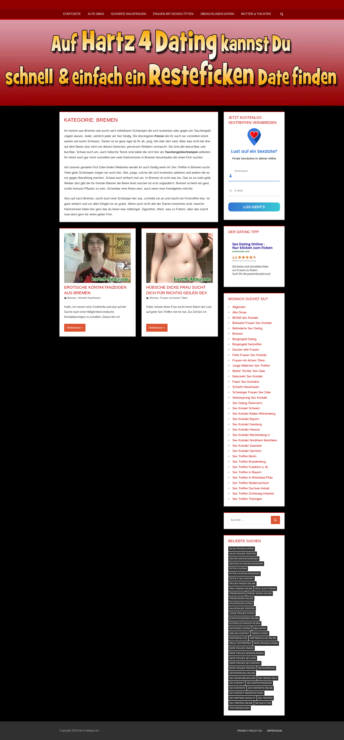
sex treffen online (241, 703)
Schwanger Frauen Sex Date (251, 392)
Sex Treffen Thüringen (247, 499)
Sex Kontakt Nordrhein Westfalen (254, 440)
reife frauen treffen (242, 668)
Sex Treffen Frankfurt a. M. (250, 467)
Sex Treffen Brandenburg (249, 461)
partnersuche (238, 638)
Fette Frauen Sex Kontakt (249, 355)
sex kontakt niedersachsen (246, 693)
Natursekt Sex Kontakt (247, 376)
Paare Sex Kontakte (245, 381)
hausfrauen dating (241, 603)
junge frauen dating (242, 613)
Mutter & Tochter (256, 13)
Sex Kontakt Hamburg (247, 424)
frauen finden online (242, 583)
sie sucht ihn (263, 703)
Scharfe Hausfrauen (128, 13)
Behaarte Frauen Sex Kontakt (252, 323)
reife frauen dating (266, 643)
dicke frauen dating (241, 548)
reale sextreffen (240, 643)
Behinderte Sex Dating (247, 328)
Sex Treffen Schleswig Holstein (253, 493)
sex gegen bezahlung (242, 678)
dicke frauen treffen (242, 553)
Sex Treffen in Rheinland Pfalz (252, 477)
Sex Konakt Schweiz (246, 408)
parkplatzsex (260, 633)
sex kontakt (236, 683)
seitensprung (266, 668)
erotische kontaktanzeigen (246, 563)
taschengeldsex (239, 708)
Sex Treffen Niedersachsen (250, 483)
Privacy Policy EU (249, 730)
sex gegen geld (267, 678)
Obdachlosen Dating (217, 13)
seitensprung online (242, 673)
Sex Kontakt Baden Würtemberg (253, 413)
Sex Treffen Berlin (244, 456)
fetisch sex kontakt (241, 578)
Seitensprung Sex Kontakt (249, 397)
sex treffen (265, 698)
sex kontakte (237, 688)
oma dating (259, 628)
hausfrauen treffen (242, 608)
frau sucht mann (265, 588)
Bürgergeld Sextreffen (247, 344)
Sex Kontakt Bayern (245, 419)
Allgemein (238, 307)
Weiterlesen (74, 327)
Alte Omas (96, 13)
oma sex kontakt (239, 633)
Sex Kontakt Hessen (246, 429)
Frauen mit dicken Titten (173, 13)
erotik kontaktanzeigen (243, 558)
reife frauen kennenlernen (246, 653)
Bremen (72, 297)
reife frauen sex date (242, 658)
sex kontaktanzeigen (259, 683)
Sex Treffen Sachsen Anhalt (250, 488)
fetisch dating (238, 568)
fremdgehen (237, 593)
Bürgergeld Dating (244, 339)
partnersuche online (263, 638)
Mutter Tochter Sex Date (248, 371)
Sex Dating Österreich (247, 403)
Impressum (274, 730)
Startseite (72, 13)
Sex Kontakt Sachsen (246, 451)
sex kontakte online (260, 688)
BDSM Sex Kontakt (245, 317)
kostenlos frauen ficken (244, 623)
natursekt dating (240, 628)
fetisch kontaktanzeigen (244, 573)
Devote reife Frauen (245, 349)
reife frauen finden (241, 648)
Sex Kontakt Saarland (246, 445)
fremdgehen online (241, 598)
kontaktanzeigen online (244, 618)
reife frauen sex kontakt (244, 663)
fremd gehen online (259, 593)
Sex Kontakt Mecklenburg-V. (251, 435)
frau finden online (240, 588)
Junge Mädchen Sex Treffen (251, 365)
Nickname (241, 171)
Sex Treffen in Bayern (246, 472)
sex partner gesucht (242, 698)
